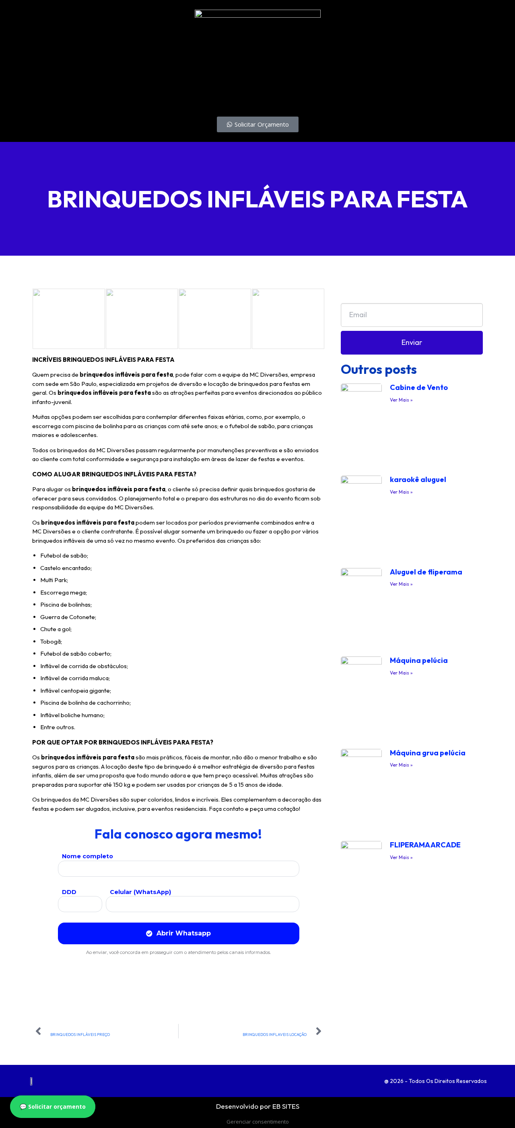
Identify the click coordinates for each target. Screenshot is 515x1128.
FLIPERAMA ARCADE (425, 844)
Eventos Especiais (99, 98)
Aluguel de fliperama (426, 571)
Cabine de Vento (419, 387)
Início (15, 98)
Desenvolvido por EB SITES (257, 1106)
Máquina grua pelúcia (428, 752)
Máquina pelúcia (419, 660)
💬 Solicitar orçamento (53, 1106)
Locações (200, 98)
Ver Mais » (401, 400)
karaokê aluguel (418, 479)
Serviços (49, 98)
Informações (154, 98)
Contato (239, 98)
